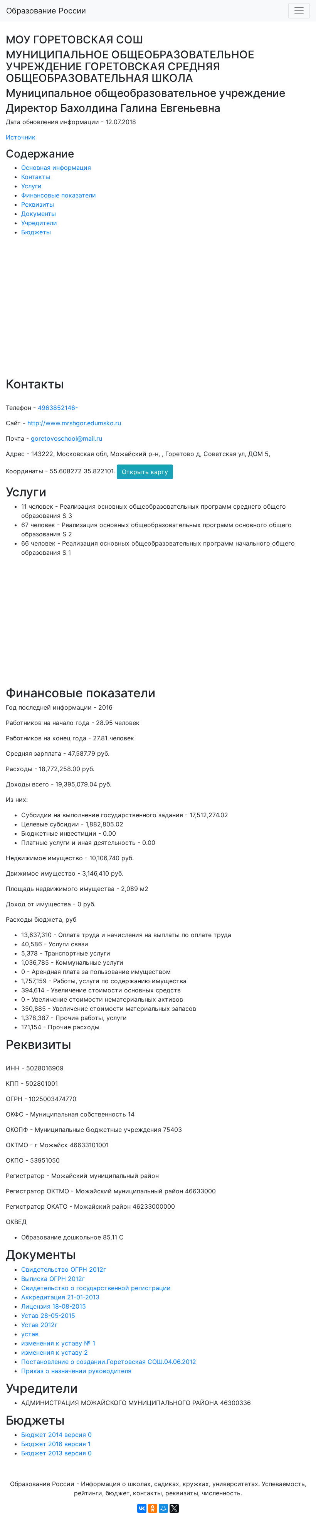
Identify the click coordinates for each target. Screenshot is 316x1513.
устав (30, 1334)
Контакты (35, 177)
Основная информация (56, 167)
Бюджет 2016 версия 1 (56, 1444)
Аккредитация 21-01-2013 (60, 1297)
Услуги (31, 186)
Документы (38, 213)
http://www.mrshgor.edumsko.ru (74, 423)
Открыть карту (145, 472)
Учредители (39, 223)
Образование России (46, 10)
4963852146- (58, 407)
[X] (174, 1508)
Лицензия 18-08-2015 (53, 1306)
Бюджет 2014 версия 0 (56, 1434)
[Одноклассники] (152, 1508)
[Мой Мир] (163, 1508)
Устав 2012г (39, 1325)
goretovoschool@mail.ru (66, 438)
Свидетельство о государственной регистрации (96, 1288)
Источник (20, 137)
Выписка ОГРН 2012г (53, 1278)
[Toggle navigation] (299, 10)
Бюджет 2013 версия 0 (56, 1453)
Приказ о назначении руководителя (76, 1371)
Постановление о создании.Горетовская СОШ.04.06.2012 (108, 1361)
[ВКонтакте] (141, 1508)
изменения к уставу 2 (54, 1352)
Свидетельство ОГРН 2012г (63, 1269)
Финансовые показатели (58, 195)
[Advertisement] (158, 312)
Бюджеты (36, 232)
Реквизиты (37, 204)
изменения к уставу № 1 (58, 1343)
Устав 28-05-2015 (48, 1315)
